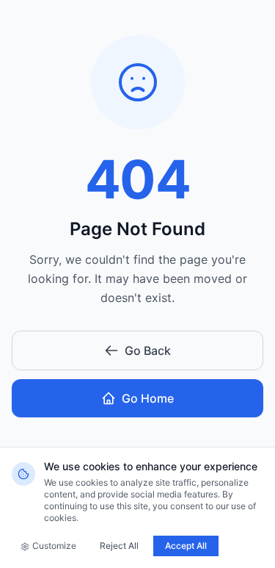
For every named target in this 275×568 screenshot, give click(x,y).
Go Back (148, 350)
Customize (54, 545)
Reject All (119, 545)
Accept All (186, 545)
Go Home (148, 398)
